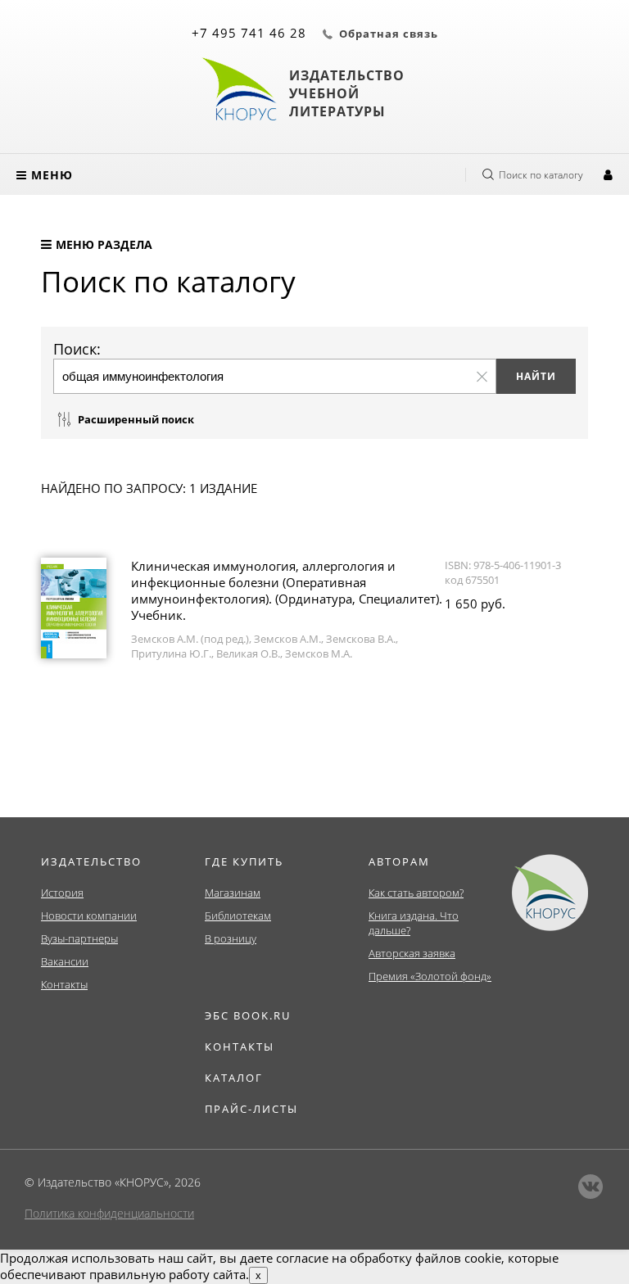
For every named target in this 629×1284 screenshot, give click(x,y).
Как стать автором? (416, 892)
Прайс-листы (251, 1108)
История (62, 892)
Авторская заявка (412, 953)
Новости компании (89, 915)
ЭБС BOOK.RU (248, 1015)
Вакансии (64, 961)
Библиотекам (238, 915)
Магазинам (232, 892)
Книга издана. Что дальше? (414, 923)
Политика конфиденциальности (109, 1213)
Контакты (64, 984)
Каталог (234, 1077)
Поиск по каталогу (541, 175)
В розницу (230, 938)
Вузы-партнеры (79, 938)
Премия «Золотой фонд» (430, 976)
